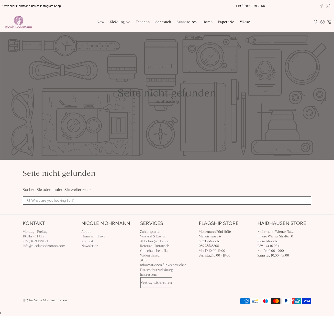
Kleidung (117, 22)
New (100, 22)
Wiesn (245, 22)
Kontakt (87, 241)
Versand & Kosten (153, 236)
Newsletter (89, 246)
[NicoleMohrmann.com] (18, 22)
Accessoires (187, 22)
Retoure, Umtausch (154, 246)
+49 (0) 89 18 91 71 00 (38, 241)
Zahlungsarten (150, 232)
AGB (143, 260)
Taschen (143, 22)
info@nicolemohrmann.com (44, 246)
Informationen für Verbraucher (163, 265)
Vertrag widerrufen (156, 282)
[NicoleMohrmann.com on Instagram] (328, 6)
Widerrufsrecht (151, 255)
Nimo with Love (93, 236)
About (86, 232)
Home (207, 22)
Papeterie (226, 22)
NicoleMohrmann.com (50, 300)
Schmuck (163, 22)
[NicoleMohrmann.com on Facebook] (321, 6)
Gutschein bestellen (154, 251)
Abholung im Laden (154, 241)
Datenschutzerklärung (156, 270)
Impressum (148, 274)
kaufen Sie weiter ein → (71, 189)
